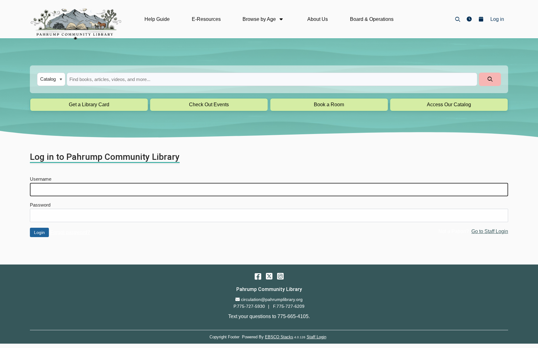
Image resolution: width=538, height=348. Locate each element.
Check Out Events (209, 104)
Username (40, 179)
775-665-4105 (293, 316)
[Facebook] (258, 276)
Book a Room (329, 104)
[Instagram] (280, 276)
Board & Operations (372, 19)
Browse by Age (260, 19)
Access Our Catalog (449, 104)
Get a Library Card (89, 104)
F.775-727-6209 (288, 306)
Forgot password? (70, 232)
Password (40, 205)
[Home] (75, 23)
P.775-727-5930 (249, 306)
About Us (317, 19)
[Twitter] (269, 276)
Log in (497, 19)
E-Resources (206, 19)
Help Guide (157, 19)
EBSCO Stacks (279, 337)
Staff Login (316, 337)
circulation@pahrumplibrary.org (272, 299)
